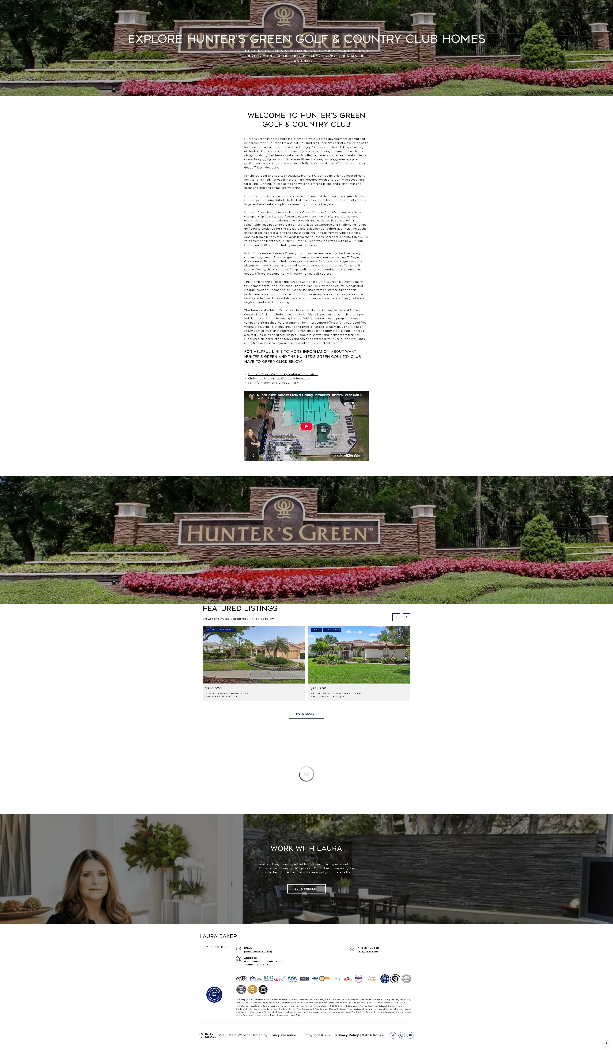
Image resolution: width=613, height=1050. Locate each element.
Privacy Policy (347, 1035)
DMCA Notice (373, 1035)
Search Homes (307, 714)
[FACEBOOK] (393, 1035)
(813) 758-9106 (368, 951)
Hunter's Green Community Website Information (283, 374)
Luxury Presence (282, 1035)
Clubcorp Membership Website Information (279, 378)
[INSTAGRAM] (401, 1035)
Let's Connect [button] (306, 888)
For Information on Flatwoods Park (273, 382)
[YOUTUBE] (410, 1035)
